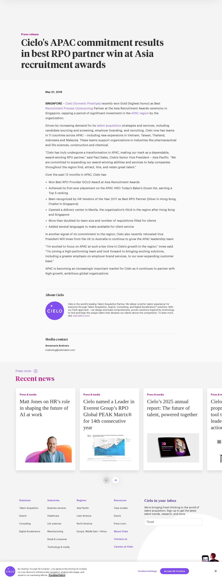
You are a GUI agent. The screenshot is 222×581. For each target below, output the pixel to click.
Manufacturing (55, 531)
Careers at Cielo (123, 547)
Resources (120, 500)
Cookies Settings (147, 571)
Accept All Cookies (174, 571)
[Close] (215, 571)
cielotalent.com (81, 316)
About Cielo (121, 531)
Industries (53, 500)
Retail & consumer (57, 539)
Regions (81, 500)
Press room (120, 524)
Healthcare (53, 516)
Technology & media (58, 547)
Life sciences (54, 524)
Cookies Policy (57, 575)
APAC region (140, 113)
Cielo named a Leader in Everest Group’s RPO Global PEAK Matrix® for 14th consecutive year (108, 414)
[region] (111, 571)
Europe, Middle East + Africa (92, 531)
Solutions (25, 500)
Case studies (121, 508)
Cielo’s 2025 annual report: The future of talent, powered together (172, 407)
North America (84, 524)
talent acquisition (109, 125)
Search (23, 516)
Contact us (120, 539)
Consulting (25, 524)
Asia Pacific (83, 508)
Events (117, 516)
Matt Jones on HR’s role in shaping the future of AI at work (45, 407)
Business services (56, 508)
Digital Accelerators (29, 531)
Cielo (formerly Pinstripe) (83, 103)
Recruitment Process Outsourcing (69, 108)
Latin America (84, 516)
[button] (115, 480)
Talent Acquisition (28, 508)
